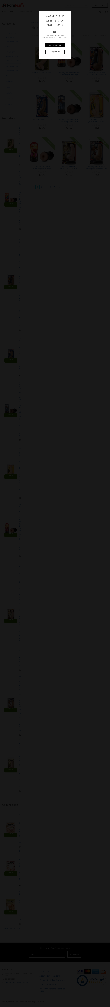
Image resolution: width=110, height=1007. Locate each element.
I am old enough (55, 45)
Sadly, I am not (55, 52)
